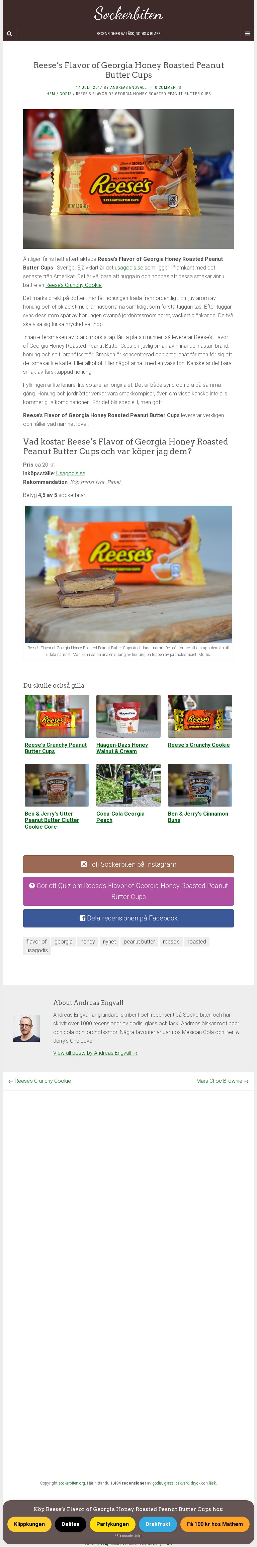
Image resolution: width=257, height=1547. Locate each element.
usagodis (37, 950)
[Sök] (9, 33)
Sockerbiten (128, 13)
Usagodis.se (70, 473)
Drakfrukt (158, 1524)
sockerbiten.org (72, 1483)
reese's (171, 941)
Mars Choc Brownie (222, 1081)
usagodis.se (129, 268)
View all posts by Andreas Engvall (95, 1053)
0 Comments (168, 87)
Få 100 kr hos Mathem (215, 1524)
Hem (51, 94)
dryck (195, 1483)
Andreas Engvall (128, 87)
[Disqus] (128, 1174)
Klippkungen (29, 1524)
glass (168, 1483)
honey (88, 941)
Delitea (71, 1524)
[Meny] (247, 33)
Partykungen (112, 1524)
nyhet (109, 941)
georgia (64, 941)
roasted (197, 941)
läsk (212, 1483)
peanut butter (139, 941)
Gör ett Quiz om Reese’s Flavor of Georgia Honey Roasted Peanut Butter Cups (131, 891)
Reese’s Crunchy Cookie (74, 285)
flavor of (36, 941)
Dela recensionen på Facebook (131, 918)
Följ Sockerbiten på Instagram (131, 864)
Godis (66, 94)
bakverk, (183, 1483)
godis (157, 1483)
